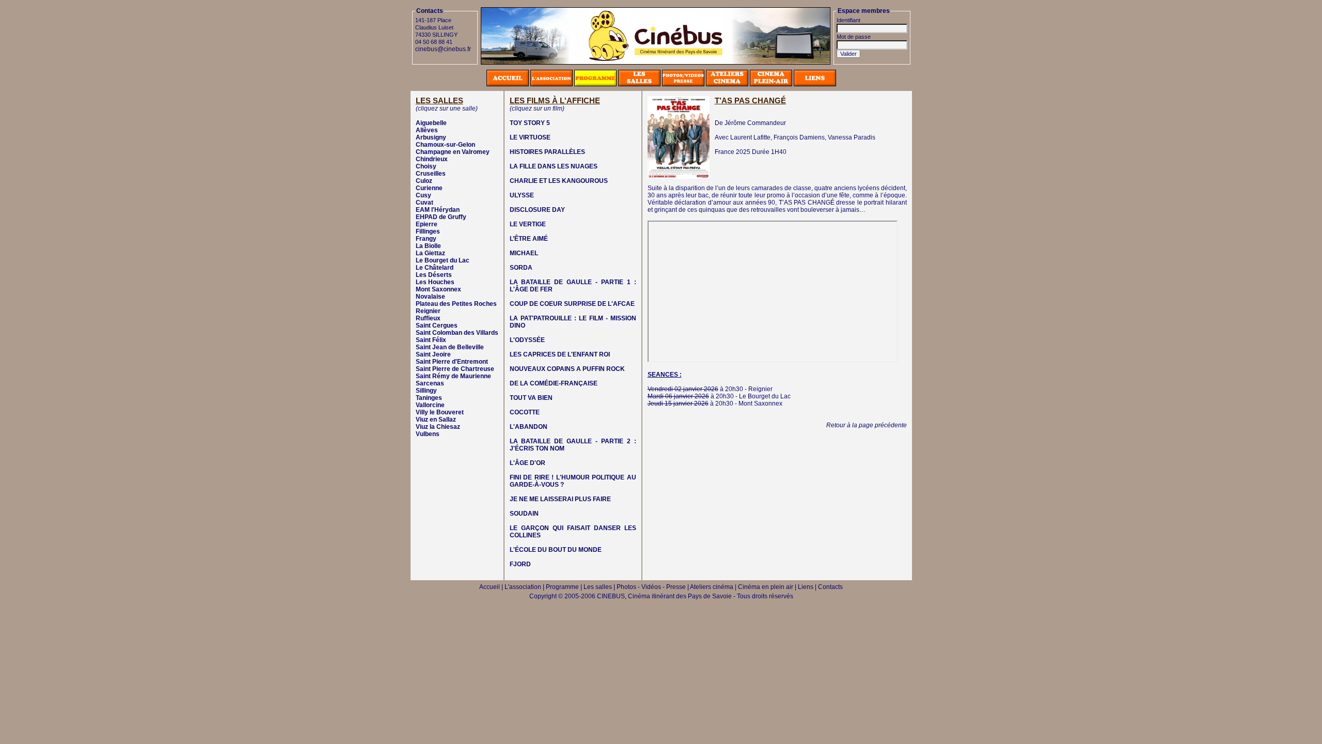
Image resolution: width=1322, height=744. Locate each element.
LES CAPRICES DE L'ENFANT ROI (560, 354)
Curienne (429, 188)
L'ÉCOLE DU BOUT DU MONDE (556, 549)
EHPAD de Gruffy (441, 217)
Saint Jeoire (433, 354)
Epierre (426, 224)
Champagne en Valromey (453, 152)
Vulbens (427, 434)
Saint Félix (431, 340)
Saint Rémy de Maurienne (453, 376)
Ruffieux (428, 318)
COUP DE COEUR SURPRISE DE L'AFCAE (572, 303)
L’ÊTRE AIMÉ (529, 238)
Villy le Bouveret (440, 412)
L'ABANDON (528, 426)
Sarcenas (430, 383)
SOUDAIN (524, 513)
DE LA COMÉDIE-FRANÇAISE (553, 383)
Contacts (830, 587)
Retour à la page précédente (866, 425)
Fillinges (428, 231)
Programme (562, 587)
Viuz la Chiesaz (438, 426)
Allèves (427, 130)
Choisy (426, 166)
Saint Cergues (437, 325)
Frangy (426, 238)
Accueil (489, 587)
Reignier (428, 311)
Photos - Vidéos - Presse (651, 587)
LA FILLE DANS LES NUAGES (553, 166)
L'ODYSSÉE (527, 340)
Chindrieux (432, 159)
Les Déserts (434, 274)
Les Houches (435, 282)
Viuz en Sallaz (436, 419)
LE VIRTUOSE (530, 137)
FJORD (520, 564)
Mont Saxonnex (438, 289)
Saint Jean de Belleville (450, 347)
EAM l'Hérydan (438, 209)
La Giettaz (430, 253)
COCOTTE (525, 412)
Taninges (429, 397)
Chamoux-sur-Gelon (445, 144)
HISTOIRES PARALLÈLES (547, 152)
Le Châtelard (434, 267)
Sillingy (426, 390)
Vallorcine (430, 405)
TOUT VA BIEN (531, 397)
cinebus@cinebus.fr (443, 49)
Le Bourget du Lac (442, 260)
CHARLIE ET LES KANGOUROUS (559, 180)
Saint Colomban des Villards (457, 332)
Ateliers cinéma (711, 587)
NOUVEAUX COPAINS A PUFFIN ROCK (567, 369)
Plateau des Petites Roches (456, 303)
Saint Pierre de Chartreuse (455, 369)
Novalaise (430, 296)
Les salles (598, 587)
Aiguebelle (431, 123)
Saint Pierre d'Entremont (452, 361)
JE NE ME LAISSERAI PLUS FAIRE (560, 499)
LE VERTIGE (528, 224)
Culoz (424, 180)
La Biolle (428, 246)
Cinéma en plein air (765, 587)
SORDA (521, 267)
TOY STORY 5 (530, 123)
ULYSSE (522, 195)
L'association (523, 587)
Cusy (423, 195)
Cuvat (424, 202)
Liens (805, 587)
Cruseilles (431, 173)
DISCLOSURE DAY (537, 209)
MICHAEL (524, 253)
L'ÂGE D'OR (527, 463)
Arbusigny (431, 137)
